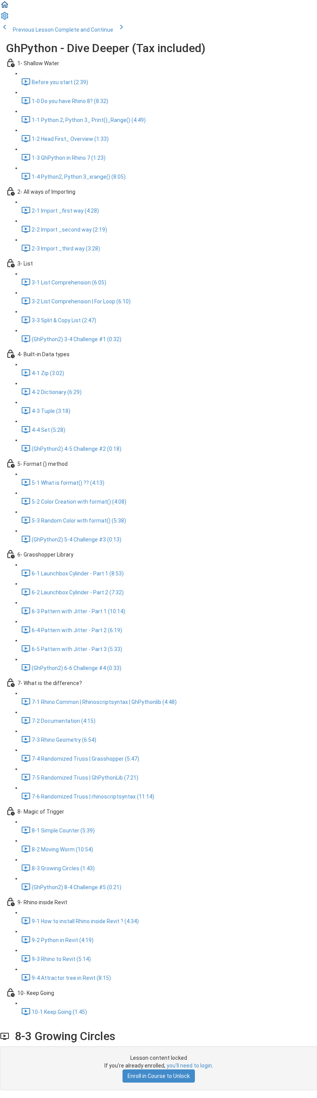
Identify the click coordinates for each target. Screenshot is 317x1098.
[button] (4, 7)
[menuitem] (4, 18)
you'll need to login (189, 1065)
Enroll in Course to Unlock (159, 1076)
